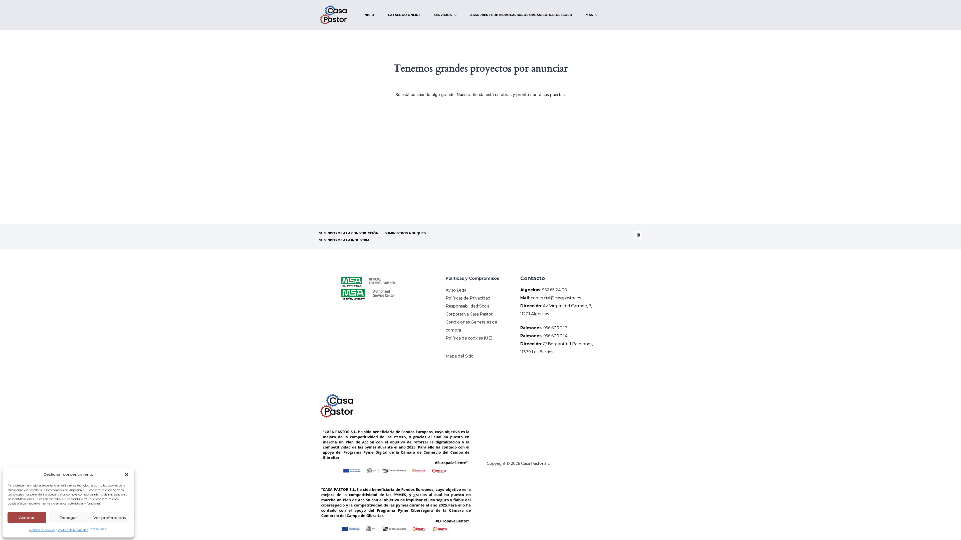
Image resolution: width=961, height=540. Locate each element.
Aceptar (27, 517)
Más (589, 15)
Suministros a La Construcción (348, 233)
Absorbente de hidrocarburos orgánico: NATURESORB (521, 15)
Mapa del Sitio (459, 356)
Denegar (68, 517)
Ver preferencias (109, 517)
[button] (126, 474)
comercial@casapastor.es (556, 298)
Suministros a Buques (405, 233)
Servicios (443, 15)
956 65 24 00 (554, 290)
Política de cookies (42, 530)
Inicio (369, 15)
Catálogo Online (404, 15)
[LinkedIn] (638, 235)
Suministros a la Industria (344, 240)
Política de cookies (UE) (469, 338)
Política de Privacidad (73, 530)
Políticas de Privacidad (468, 298)
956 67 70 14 (555, 336)
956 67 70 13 (555, 328)
